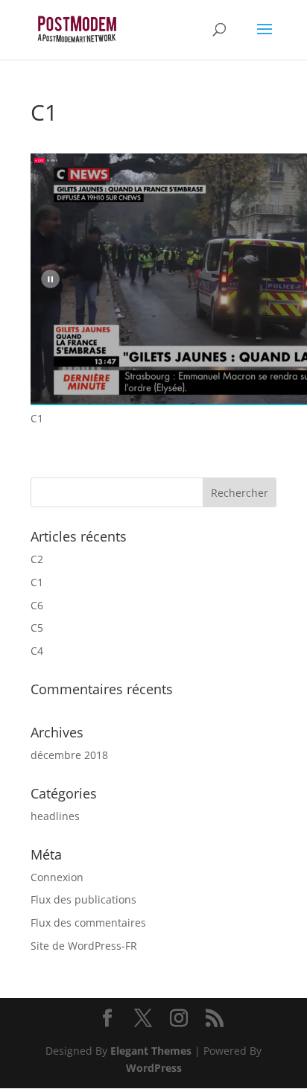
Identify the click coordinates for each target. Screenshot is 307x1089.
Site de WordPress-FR (84, 946)
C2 (37, 559)
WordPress (154, 1068)
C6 (37, 605)
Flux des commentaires (88, 922)
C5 (37, 627)
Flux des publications (83, 899)
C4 (37, 651)
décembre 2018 (69, 755)
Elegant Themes (151, 1051)
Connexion (57, 877)
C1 (37, 582)
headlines (55, 816)
